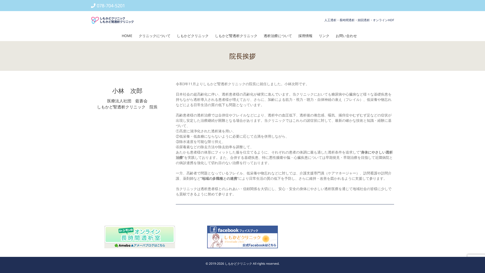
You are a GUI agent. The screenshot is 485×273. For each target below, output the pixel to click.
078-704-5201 (111, 6)
